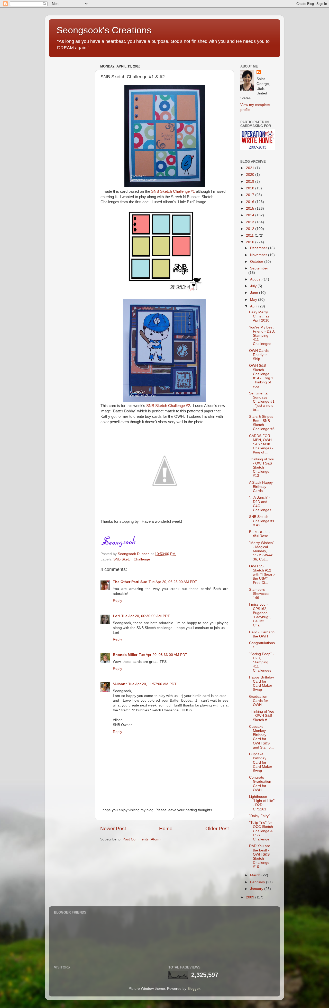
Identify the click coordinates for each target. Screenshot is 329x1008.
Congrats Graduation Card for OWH (260, 784)
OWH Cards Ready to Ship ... (259, 355)
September (259, 268)
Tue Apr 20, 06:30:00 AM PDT (145, 616)
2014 (250, 215)
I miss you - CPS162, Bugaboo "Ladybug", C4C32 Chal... (260, 615)
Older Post (217, 828)
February (258, 882)
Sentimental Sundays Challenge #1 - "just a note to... (262, 401)
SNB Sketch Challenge (131, 559)
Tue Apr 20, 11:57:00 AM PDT (152, 684)
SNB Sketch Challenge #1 (173, 191)
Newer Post (113, 828)
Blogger (193, 989)
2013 (250, 222)
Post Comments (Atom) (142, 839)
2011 (250, 235)
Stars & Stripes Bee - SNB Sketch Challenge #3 (262, 423)
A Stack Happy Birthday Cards (261, 487)
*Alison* (120, 684)
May (254, 300)
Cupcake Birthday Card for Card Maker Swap (260, 762)
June (254, 293)
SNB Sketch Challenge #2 (168, 406)
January (257, 889)
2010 (250, 242)
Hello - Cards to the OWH (262, 634)
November (259, 255)
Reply (117, 601)
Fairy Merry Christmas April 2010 (259, 316)
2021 (250, 168)
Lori (116, 616)
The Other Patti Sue (130, 582)
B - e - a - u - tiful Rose (259, 534)
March (255, 875)
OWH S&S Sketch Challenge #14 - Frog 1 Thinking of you (261, 376)
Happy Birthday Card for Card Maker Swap (261, 683)
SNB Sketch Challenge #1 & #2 (262, 521)
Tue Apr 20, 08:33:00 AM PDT (163, 655)
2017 (250, 195)
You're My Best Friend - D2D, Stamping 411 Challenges (262, 335)
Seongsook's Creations (104, 30)
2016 (250, 202)
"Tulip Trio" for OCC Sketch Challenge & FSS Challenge (261, 831)
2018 (250, 188)
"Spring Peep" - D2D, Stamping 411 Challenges (261, 662)
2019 (250, 181)
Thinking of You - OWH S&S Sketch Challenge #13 (261, 467)
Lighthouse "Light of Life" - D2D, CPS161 (262, 803)
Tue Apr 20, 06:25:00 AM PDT (173, 582)
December (259, 248)
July (254, 286)
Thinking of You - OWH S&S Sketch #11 (261, 716)
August (256, 279)
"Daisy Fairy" (259, 816)
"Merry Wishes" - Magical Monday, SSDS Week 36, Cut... (261, 551)
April (254, 306)
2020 (250, 175)
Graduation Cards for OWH (258, 701)
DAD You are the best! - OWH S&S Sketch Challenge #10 (259, 856)
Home (165, 828)
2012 (250, 229)
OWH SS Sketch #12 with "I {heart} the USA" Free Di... (262, 574)
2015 (250, 208)
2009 (250, 897)
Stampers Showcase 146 (259, 594)
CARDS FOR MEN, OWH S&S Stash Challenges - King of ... (261, 444)
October (257, 262)
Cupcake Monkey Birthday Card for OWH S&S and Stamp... (261, 737)
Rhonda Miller (125, 655)
